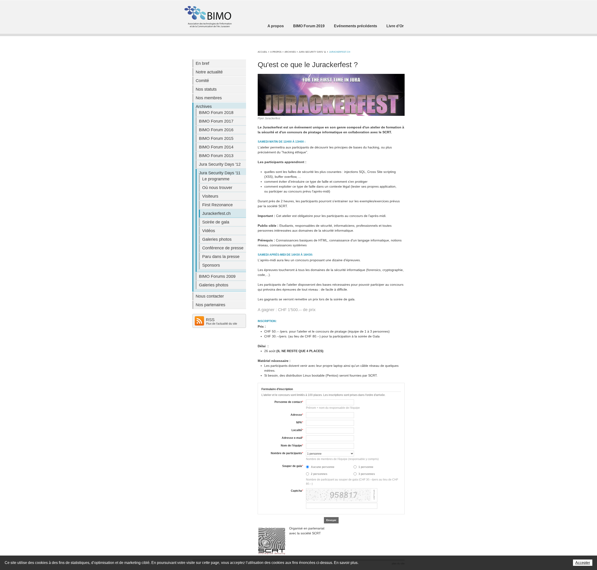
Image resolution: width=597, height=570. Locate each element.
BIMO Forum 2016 (216, 129)
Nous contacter (210, 296)
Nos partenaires (210, 304)
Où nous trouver (217, 187)
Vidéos (208, 230)
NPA (299, 422)
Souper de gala (292, 466)
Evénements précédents (355, 26)
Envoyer (331, 520)
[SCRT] (272, 541)
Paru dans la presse (220, 256)
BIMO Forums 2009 (217, 276)
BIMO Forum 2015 (216, 138)
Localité (297, 430)
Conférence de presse (222, 248)
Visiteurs (210, 196)
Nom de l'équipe (292, 445)
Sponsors (211, 265)
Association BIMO (207, 16)
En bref (202, 63)
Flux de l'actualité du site (221, 323)
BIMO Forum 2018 (216, 112)
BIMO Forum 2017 (216, 121)
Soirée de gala (215, 222)
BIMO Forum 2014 (216, 147)
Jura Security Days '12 (220, 164)
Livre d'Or (395, 26)
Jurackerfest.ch (339, 52)
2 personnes (319, 474)
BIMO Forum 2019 (309, 26)
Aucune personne (322, 467)
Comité (202, 80)
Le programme (215, 179)
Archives (290, 52)
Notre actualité (209, 72)
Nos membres (209, 98)
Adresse (297, 414)
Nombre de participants (287, 453)
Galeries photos (217, 239)
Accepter (582, 563)
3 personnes (366, 474)
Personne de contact (288, 402)
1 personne (365, 467)
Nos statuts (206, 89)
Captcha (297, 490)
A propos (275, 26)
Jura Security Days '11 (312, 52)
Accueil (262, 52)
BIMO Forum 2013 (216, 155)
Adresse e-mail (292, 438)
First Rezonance (217, 205)
